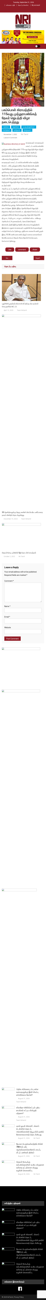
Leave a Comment (10, 138)
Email (7, 617)
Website (7, 627)
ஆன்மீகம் (16, 127)
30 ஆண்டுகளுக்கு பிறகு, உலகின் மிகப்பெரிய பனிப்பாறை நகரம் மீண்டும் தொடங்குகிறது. (22, 513)
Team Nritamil (22, 310)
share (35, 250)
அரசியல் (6, 127)
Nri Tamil (24, 134)
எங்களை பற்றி (10, 5)
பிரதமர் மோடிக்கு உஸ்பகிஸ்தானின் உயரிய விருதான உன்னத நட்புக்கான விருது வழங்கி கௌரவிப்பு (30, 1166)
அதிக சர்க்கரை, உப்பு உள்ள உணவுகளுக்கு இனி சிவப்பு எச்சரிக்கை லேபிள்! (27, 1092)
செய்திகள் (6, 130)
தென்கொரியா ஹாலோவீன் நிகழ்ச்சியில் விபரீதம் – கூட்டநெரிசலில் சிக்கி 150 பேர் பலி (40, 258)
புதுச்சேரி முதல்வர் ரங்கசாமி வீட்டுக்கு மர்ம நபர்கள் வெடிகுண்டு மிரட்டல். (20, 305)
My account (36, 5)
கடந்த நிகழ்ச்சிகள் (29, 127)
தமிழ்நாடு (17, 130)
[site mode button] (37, 46)
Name (7, 606)
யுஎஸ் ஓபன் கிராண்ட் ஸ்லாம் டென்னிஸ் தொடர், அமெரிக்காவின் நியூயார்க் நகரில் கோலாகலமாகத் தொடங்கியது (30, 1130)
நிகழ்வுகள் (27, 130)
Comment (9, 581)
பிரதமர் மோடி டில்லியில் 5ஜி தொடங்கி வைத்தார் (19, 553)
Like (9, 250)
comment (22, 250)
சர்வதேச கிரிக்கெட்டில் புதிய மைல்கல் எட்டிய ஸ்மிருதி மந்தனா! (28, 1110)
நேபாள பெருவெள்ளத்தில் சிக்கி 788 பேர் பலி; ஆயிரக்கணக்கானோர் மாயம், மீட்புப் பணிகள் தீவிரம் (29, 1148)
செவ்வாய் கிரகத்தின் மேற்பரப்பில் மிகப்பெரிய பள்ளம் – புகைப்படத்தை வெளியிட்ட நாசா (9, 258)
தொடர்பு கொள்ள (23, 5)
